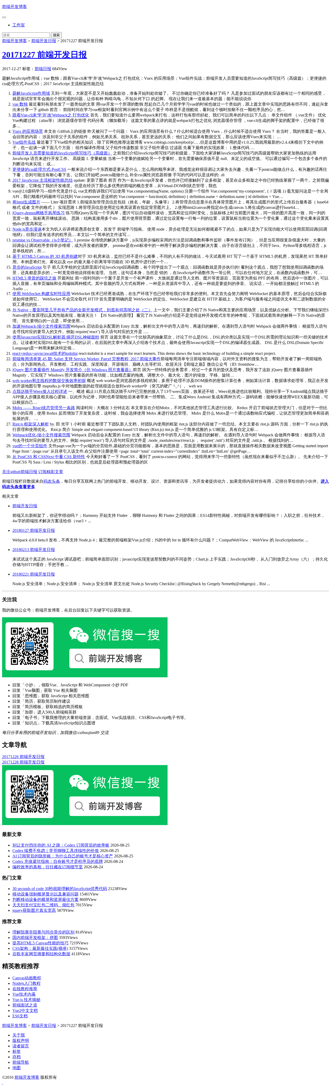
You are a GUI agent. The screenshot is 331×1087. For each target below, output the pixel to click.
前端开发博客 (14, 6)
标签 (16, 1051)
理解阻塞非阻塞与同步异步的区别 (43, 932)
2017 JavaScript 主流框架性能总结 (42, 180)
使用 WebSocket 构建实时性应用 (41, 293)
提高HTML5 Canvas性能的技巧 (40, 943)
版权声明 (20, 1040)
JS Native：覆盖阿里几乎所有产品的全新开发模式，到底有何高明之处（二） (82, 310)
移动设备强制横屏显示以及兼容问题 (45, 894)
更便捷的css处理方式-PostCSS (39, 169)
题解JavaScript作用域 (31, 93)
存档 (16, 1057)
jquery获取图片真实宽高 (34, 910)
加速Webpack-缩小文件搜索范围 (41, 326)
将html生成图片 (26, 202)
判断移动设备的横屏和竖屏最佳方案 (45, 899)
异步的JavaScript (27, 267)
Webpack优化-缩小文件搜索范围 (41, 435)
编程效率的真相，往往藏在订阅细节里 (47, 867)
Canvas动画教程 (26, 978)
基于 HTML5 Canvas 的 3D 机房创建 (45, 256)
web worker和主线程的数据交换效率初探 (49, 380)
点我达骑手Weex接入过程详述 (39, 391)
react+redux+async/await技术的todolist (45, 353)
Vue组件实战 (24, 142)
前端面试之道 (24, 1005)
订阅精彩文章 (50, 471)
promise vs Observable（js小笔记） (42, 240)
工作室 (18, 25)
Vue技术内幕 (24, 994)
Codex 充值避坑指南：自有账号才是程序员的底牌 (57, 861)
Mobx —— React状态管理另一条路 (43, 408)
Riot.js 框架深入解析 (30, 424)
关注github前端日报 (19, 471)
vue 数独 (20, 104)
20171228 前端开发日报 (23, 762)
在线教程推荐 (24, 989)
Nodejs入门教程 (26, 983)
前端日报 (43, 69)
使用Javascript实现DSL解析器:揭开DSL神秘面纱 (55, 337)
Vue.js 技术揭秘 (26, 999)
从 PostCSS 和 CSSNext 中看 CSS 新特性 (48, 456)
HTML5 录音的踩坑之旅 (34, 278)
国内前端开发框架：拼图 (35, 937)
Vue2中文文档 (25, 1010)
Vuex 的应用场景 (27, 131)
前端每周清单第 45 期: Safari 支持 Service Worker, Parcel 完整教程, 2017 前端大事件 (86, 359)
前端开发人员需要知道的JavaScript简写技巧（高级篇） (62, 153)
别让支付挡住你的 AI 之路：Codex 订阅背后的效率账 (60, 845)
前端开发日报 (43, 41)
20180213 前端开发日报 (33, 549)
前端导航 (20, 1062)
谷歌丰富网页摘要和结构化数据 (41, 954)
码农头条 (51, 481)
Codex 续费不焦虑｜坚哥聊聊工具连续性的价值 (55, 850)
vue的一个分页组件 (29, 446)
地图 (16, 1068)
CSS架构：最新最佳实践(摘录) (40, 948)
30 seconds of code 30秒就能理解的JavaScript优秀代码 (59, 888)
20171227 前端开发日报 (44, 54)
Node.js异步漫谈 (27, 229)
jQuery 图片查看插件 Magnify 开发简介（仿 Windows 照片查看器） (72, 370)
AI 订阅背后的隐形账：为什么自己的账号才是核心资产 (62, 856)
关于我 (18, 1035)
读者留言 (20, 1046)
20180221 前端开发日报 (33, 574)
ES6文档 (20, 1016)
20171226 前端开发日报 (23, 756)
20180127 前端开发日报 (33, 530)
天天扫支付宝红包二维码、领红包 (43, 905)
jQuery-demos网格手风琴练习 (38, 213)
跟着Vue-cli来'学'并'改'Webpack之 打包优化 (50, 115)
